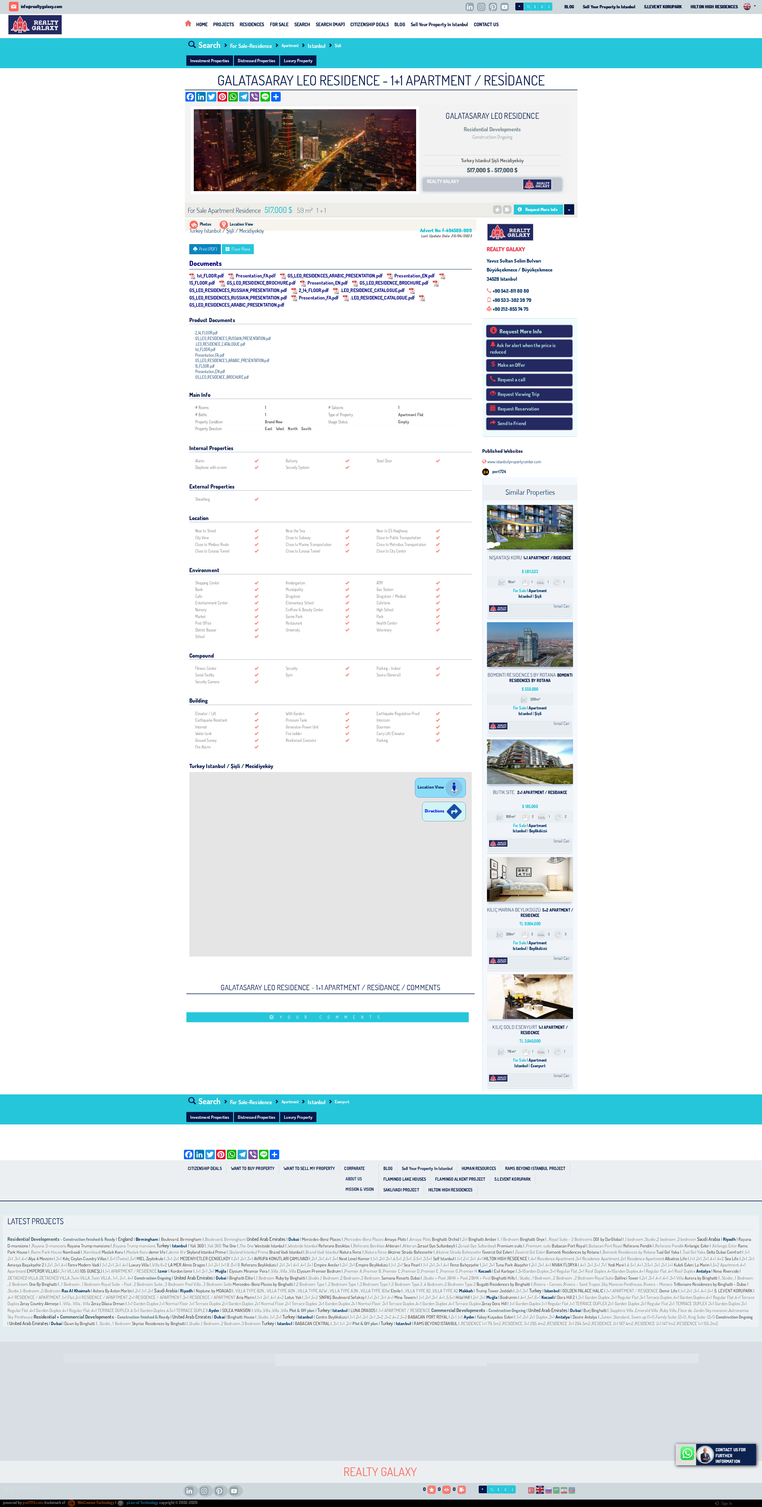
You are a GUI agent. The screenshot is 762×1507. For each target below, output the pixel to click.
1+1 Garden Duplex (143, 1303)
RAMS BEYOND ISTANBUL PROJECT (535, 1168)
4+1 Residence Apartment (552, 1258)
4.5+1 (397, 1258)
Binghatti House (240, 1317)
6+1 (537, 1297)
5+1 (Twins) (119, 1258)
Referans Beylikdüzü (259, 1265)
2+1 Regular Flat (655, 1303)
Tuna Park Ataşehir (512, 1265)
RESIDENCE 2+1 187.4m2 (612, 1323)
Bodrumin (508, 1297)
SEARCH (302, 24)
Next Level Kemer (354, 1258)
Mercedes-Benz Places (321, 1239)
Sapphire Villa (622, 1310)
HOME (202, 24)
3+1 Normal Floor (366, 1303)
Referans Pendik (637, 1246)
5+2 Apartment (726, 1265)
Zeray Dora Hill (495, 1303)
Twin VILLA (80, 1278)
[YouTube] (506, 7)
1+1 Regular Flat (555, 1303)
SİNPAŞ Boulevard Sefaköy (342, 1297)
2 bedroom (666, 1239)
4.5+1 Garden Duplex (148, 1310)
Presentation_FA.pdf (255, 275)
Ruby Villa (668, 1310)
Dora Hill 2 (566, 1297)
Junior (607, 1317)
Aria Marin (245, 1297)
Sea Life (732, 1258)
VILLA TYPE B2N (249, 1291)
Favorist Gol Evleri (497, 1252)
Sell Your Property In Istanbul (609, 6)
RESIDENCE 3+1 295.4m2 (524, 1323)
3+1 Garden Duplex (594, 1297)
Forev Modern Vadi (83, 1265)
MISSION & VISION (360, 1189)
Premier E (429, 1271)
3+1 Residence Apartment (597, 1258)
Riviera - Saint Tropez (581, 1284)
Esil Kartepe (504, 1271)
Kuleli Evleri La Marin (692, 1265)
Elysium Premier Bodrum (319, 1271)
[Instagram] (482, 7)
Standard (621, 1317)
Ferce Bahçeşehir (464, 1265)
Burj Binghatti (595, 1310)
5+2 (315, 1297)
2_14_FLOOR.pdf (314, 290)
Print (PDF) (208, 249)
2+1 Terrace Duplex (301, 1303)
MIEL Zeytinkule (150, 1258)
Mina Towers (405, 1297)
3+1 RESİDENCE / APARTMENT (209, 1297)
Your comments (332, 1017)
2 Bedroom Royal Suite (594, 1278)
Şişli (338, 45)
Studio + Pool (435, 1278)
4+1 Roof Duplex (681, 1271)
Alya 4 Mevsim (40, 1258)
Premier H (468, 1271)
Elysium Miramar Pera (248, 1271)
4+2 (720, 1258)
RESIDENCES (252, 24)
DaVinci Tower (627, 1278)
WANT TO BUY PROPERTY (253, 1168)
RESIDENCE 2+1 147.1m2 (655, 1323)
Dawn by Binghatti (79, 1323)
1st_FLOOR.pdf (210, 275)
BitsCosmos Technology (95, 1502)
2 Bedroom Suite (148, 1284)
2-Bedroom (51, 1291)
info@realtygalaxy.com (41, 6)
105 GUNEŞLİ (91, 1271)
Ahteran (392, 1246)
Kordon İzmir (182, 1271)
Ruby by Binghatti (290, 1278)
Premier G (449, 1271)
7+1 (604, 1265)
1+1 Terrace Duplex (205, 1303)
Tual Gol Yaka (667, 1252)
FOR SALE (279, 24)
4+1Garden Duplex (623, 1271)
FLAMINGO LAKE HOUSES (404, 1179)
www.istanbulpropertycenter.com (513, 461)
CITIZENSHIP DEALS (369, 24)
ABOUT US (354, 1179)
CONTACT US (486, 24)
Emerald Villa (646, 1310)
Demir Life (668, 1291)
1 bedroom (634, 1239)
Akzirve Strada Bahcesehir (410, 1252)
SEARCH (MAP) (330, 24)
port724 (498, 471)
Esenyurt (342, 1101)
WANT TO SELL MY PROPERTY (309, 1168)
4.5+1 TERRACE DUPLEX (187, 1310)
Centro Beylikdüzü (331, 1317)
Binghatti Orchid (446, 1239)
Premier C (391, 1271)
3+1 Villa (677, 1278)
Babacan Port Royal (568, 1246)
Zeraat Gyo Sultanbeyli (436, 1246)
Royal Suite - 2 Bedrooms (570, 1239)
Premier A (353, 1271)
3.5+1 (428, 1258)
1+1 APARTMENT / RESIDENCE (131, 1271)
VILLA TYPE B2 (417, 1291)
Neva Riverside (726, 1271)
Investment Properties (209, 60)
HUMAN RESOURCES (479, 1168)
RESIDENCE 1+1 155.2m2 (697, 1323)
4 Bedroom (433, 1284)
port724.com (33, 1502)
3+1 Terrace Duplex (656, 1297)
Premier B (372, 1271)
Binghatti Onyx (532, 1239)
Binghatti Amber (482, 1239)
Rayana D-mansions (49, 1246)
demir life (157, 1252)
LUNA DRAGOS (363, 1310)
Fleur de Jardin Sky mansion (702, 1310)
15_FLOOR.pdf (205, 366)
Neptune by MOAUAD (213, 1291)
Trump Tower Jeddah (494, 1291)
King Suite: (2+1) (701, 1317)
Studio (650, 1239)
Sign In (726, 1503)
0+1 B (235, 1265)
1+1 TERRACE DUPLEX (588, 1303)
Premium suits (509, 1246)
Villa (275, 1271)
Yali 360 (197, 1246)
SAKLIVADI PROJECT (401, 1189)
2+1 (466, 1239)
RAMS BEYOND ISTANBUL (435, 1323)
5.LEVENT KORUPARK (663, 6)
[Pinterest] (494, 7)
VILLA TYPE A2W (312, 1291)
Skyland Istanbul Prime (206, 1252)
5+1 (133, 1258)
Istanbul (316, 45)
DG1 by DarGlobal (608, 1239)
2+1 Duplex (538, 1317)
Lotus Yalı (293, 1297)
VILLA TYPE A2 (445, 1291)
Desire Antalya (585, 1317)
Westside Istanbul (269, 1246)
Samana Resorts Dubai (400, 1278)
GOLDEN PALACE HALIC (582, 1291)
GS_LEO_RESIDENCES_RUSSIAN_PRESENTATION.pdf (233, 338)
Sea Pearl (412, 1265)
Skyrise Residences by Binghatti (159, 1323)
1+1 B (225, 1265)
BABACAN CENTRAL (312, 1323)
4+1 (24, 1258)
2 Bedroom (350, 1278)
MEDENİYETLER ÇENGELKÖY (206, 1258)
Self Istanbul (443, 1258)
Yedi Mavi (616, 1265)
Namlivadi (71, 1252)
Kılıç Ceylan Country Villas (85, 1258)
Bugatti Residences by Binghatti (503, 1284)
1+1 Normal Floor (174, 1303)
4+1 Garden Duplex (689, 1297)
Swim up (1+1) (642, 1317)
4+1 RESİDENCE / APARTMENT (34, 1297)
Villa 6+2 (159, 1265)
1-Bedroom (29, 1291)
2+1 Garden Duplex (237, 1303)
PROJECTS (223, 24)
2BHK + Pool (479, 1278)
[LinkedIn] (471, 7)
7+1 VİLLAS (70, 1271)
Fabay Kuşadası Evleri (495, 1317)
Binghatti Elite (241, 1278)
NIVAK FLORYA (565, 1265)
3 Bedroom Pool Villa (183, 1284)
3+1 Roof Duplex (592, 1271)
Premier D (410, 1271)
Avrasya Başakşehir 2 (25, 1265)
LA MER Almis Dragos (186, 1265)
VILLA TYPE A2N (280, 1291)
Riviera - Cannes (548, 1284)
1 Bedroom (510, 1239)
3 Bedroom (370, 1278)
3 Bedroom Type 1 (375, 1284)
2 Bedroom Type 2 (460, 1284)
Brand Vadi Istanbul (285, 1252)
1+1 (747, 1252)
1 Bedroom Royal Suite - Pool (106, 1284)
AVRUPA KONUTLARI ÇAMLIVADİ (282, 1258)
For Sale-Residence (251, 45)
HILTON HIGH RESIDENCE (505, 1258)
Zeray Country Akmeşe (39, 1303)
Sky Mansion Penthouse (622, 1284)
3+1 (17, 1258)
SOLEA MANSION (236, 1310)
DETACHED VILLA (23, 1278)
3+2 (380, 1317)
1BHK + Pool (457, 1278)
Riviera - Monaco (658, 1284)
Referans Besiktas (334, 1246)
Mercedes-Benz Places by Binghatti (263, 1284)
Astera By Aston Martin (113, 1291)
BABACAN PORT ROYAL (428, 1317)
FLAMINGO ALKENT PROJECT (460, 1179)
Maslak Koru (112, 1252)
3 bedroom (686, 1239)
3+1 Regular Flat (563, 1271)
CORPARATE (354, 1168)
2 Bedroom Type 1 (311, 1284)
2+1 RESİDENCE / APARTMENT (102, 1297)
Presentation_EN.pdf (414, 275)
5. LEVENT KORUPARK (733, 1291)
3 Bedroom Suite (217, 1284)
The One (229, 1246)
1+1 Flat (68, 1297)
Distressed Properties (256, 60)
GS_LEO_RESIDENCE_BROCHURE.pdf (261, 283)
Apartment (290, 45)
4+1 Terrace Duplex (465, 1303)
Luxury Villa (139, 1265)
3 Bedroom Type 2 (406, 1284)
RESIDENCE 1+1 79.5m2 (481, 1323)
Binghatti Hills (503, 1278)
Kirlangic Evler (697, 1246)
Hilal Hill (463, 1297)
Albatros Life (676, 1258)
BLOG (569, 6)
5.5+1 (417, 1258)
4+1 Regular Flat (652, 1271)
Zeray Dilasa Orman (107, 1303)
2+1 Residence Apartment (642, 1258)
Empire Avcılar (326, 1265)
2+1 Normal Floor (269, 1303)
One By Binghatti (43, 1284)
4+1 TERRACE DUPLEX (110, 1310)
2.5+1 (407, 1258)
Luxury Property (298, 60)
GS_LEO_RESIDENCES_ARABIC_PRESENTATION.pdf (335, 275)
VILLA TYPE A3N (343, 1291)
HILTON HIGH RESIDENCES (714, 6)
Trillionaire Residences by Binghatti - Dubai (710, 1284)
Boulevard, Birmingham (181, 1239)
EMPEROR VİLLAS (42, 1271)
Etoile (396, 1291)
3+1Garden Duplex (533, 1271)
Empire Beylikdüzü (372, 1265)
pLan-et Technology (142, 1502)
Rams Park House (46, 1252)
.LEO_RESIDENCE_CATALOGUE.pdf (373, 290)
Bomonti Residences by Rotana (572, 1252)
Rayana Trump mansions (88, 1246)
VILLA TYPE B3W (375, 1291)
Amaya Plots (395, 1239)
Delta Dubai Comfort (724, 1252)
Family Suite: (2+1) (671, 1317)
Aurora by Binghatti (701, 1278)
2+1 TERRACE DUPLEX (688, 1303)
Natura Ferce (351, 1252)
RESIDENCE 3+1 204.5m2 (568, 1323)
